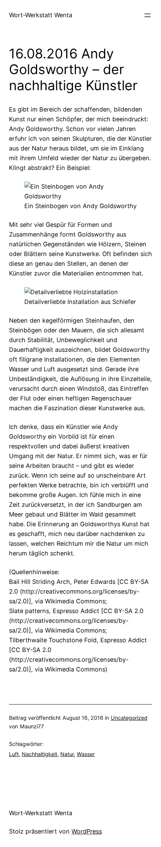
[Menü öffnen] (147, 15)
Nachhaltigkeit (39, 754)
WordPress (87, 831)
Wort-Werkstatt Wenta (40, 15)
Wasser (86, 754)
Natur (67, 754)
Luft (14, 754)
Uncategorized (129, 718)
